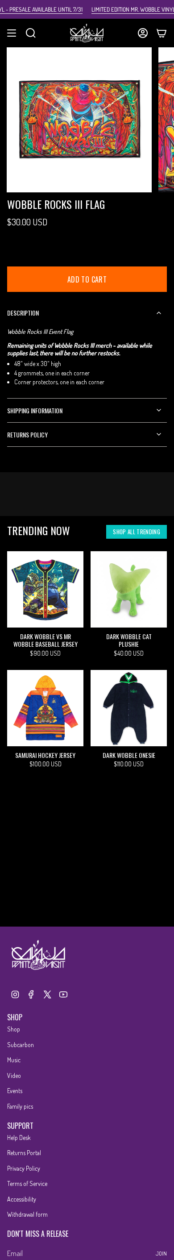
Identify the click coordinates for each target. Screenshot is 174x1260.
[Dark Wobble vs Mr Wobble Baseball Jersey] (45, 589)
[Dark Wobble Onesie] (129, 708)
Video (14, 1075)
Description (23, 312)
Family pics (20, 1106)
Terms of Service (27, 1183)
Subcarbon (20, 1044)
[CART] (161, 33)
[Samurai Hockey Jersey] (45, 708)
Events (14, 1090)
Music (14, 1060)
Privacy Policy (23, 1168)
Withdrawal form (27, 1214)
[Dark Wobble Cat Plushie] (129, 589)
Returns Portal (24, 1152)
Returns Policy (27, 434)
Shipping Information (34, 410)
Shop (13, 1029)
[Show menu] (12, 33)
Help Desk (19, 1137)
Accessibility (21, 1199)
